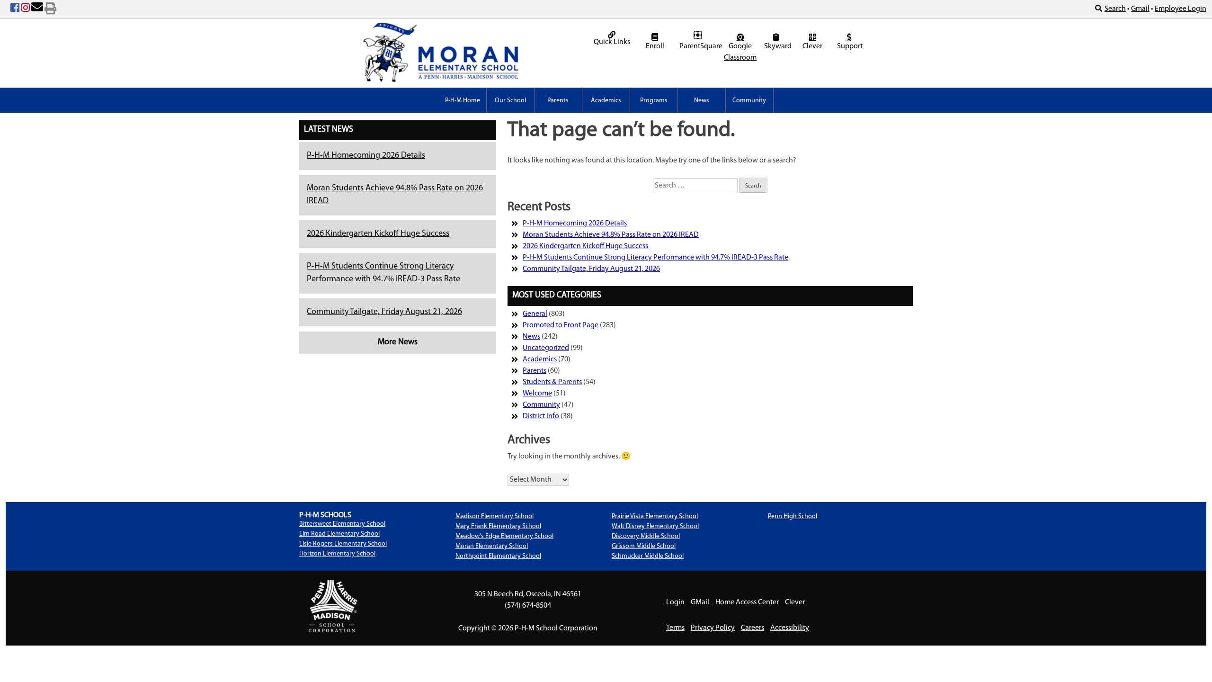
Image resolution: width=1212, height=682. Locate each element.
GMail (700, 602)
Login (675, 602)
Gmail (1140, 9)
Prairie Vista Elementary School (655, 516)
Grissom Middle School (644, 546)
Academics (606, 100)
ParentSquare (699, 46)
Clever (812, 46)
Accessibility (789, 628)
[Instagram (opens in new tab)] (25, 9)
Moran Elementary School (491, 546)
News (701, 100)
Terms (675, 628)
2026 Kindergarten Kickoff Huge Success (378, 234)
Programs (654, 100)
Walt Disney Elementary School (655, 526)
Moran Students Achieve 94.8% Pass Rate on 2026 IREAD (611, 235)
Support (850, 46)
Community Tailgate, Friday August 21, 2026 (384, 312)
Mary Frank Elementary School (498, 526)
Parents (558, 100)
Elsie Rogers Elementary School (343, 543)
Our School (510, 100)
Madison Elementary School (494, 516)
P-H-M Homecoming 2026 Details (366, 156)
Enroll (655, 46)
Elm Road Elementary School (339, 534)
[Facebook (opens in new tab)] (14, 9)
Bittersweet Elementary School (342, 524)
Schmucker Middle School (648, 556)
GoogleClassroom (740, 52)
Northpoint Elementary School (498, 556)
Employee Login (1180, 9)
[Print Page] (50, 9)
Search (1115, 9)
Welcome (537, 393)
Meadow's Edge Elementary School (504, 536)
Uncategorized (546, 348)
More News (398, 342)
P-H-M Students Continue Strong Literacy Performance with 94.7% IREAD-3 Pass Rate (655, 257)
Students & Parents (552, 382)
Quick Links (612, 42)
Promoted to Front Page (560, 325)
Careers (752, 628)
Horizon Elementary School (337, 553)
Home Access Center (747, 602)
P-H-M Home (462, 100)
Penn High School (792, 516)
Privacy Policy (713, 628)
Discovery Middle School (646, 536)
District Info (541, 416)
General (535, 314)
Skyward (777, 46)
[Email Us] (37, 9)
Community (749, 100)
